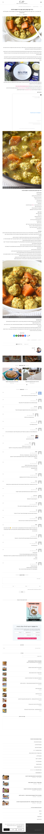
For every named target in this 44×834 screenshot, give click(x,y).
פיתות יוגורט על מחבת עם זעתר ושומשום (12, 381)
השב (3, 392)
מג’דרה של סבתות (38, 693)
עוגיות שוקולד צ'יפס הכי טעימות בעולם (35, 753)
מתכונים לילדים (39, 755)
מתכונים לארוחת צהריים (37, 741)
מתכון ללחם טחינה (38, 769)
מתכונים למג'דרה (38, 761)
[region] (14, 827)
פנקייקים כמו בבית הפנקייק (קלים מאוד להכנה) (34, 662)
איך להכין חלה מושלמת (37, 767)
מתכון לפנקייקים (38, 750)
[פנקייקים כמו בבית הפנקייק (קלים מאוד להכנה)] (6, 778)
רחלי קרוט (24, 14)
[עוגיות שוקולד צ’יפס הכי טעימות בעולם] (6, 784)
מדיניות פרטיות (19, 826)
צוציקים (40, 811)
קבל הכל (6, 829)
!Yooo (40, 813)
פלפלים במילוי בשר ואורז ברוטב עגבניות (35, 704)
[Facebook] (27, 826)
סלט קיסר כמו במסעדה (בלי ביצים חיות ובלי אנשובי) (33, 678)
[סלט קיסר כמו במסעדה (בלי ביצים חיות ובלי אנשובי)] (6, 790)
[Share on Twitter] (18, 344)
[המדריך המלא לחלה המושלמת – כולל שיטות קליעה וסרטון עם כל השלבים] (6, 803)
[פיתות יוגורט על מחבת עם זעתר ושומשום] (12, 374)
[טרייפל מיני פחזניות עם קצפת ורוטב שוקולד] (32, 374)
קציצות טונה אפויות (38, 688)
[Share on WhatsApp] (16, 336)
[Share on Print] (21, 336)
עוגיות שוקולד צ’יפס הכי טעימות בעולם (35, 672)
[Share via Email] (16, 344)
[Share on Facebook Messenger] (14, 336)
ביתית (33, 205)
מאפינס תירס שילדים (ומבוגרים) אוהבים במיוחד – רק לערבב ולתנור (30, 683)
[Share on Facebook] (25, 336)
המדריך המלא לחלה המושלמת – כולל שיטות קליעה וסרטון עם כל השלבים (29, 699)
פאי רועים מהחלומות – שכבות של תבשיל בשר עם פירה (32, 709)
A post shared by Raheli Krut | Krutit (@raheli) (27, 128)
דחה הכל (13, 829)
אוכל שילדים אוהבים (35, 6)
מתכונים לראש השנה (38, 747)
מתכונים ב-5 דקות (38, 758)
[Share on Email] (19, 336)
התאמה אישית (20, 829)
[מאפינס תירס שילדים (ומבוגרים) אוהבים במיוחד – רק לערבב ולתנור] (6, 797)
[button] (22, 71)
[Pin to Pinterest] (17, 344)
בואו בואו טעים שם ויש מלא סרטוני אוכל (22, 86)
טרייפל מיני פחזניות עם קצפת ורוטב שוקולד (32, 381)
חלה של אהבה (39, 819)
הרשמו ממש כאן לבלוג (21, 87)
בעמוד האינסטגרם (28, 89)
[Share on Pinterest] (23, 336)
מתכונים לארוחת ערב (38, 744)
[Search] (3, 2)
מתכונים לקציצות (38, 764)
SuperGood (39, 816)
